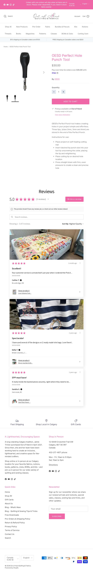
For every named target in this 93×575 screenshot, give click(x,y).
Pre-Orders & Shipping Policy (17, 519)
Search (8, 538)
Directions (53, 465)
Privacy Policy (11, 526)
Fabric (47, 27)
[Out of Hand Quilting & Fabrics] (46, 16)
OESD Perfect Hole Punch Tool (20, 46)
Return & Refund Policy (15, 522)
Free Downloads (12, 515)
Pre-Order (36, 27)
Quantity (56, 87)
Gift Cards (9, 499)
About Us (9, 503)
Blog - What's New (13, 507)
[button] (48, 199)
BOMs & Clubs (67, 34)
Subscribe (57, 516)
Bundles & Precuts (62, 27)
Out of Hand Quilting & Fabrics (20, 566)
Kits (75, 27)
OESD (57, 79)
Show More (16, 275)
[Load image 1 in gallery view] (25, 71)
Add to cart (71, 101)
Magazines (30, 34)
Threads (8, 34)
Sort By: (65, 224)
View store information (62, 115)
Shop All (8, 27)
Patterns (42, 34)
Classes (54, 34)
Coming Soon (83, 34)
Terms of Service (12, 530)
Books (18, 34)
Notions (85, 27)
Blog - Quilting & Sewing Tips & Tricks (21, 511)
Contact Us (9, 534)
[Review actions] (80, 263)
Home (6, 46)
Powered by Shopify (12, 568)
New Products (21, 27)
